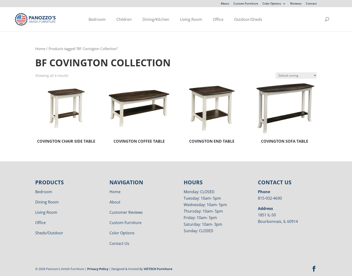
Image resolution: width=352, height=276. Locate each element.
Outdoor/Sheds (248, 19)
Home (40, 48)
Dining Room (47, 202)
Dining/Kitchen (155, 19)
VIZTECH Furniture (158, 269)
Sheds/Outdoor (49, 233)
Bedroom (97, 19)
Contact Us (119, 243)
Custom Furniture (245, 4)
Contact (311, 4)
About (225, 4)
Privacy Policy (97, 269)
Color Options (271, 4)
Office (218, 19)
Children (124, 19)
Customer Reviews (126, 212)
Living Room (191, 19)
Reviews (295, 4)
